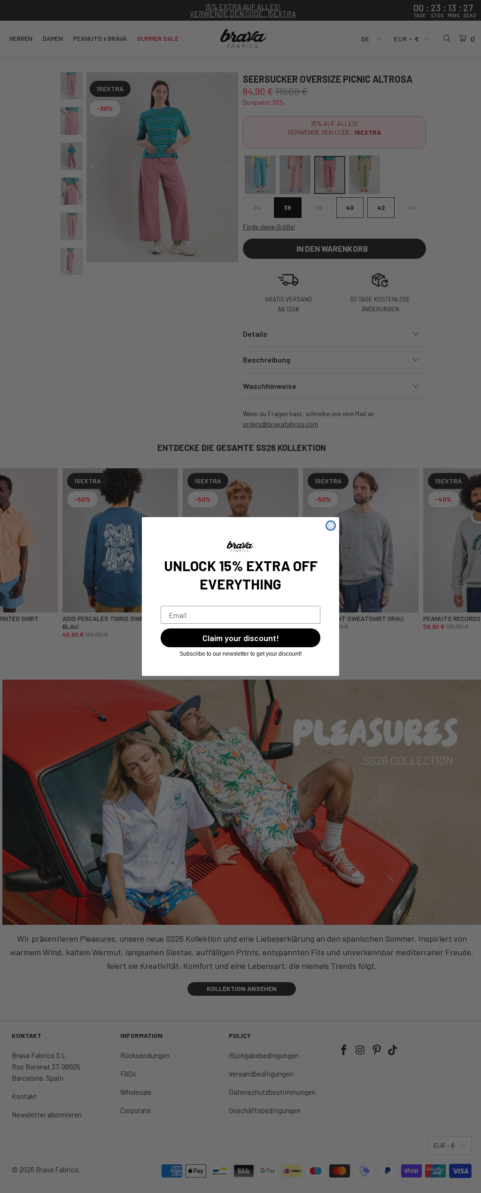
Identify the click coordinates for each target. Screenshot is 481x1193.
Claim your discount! (240, 638)
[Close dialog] (330, 525)
